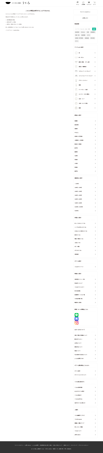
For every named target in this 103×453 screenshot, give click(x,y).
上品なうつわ (77, 242)
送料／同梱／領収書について (81, 335)
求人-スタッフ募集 (79, 427)
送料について (67, 445)
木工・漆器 (77, 246)
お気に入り (85, 18)
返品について (77, 350)
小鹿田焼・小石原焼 (79, 140)
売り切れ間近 (77, 290)
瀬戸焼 (76, 171)
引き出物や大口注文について (81, 354)
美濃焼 (76, 120)
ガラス (88, 35)
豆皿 (88, 32)
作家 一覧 (77, 35)
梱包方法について (78, 346)
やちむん (83, 32)
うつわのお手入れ (78, 399)
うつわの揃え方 (78, 395)
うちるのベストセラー (79, 287)
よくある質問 (35, 445)
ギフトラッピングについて (80, 374)
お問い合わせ (77, 434)
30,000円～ (77, 210)
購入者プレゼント (78, 339)
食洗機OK (93, 32)
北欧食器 (87, 38)
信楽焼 (76, 128)
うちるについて (78, 430)
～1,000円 (77, 183)
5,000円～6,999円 (78, 199)
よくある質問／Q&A (79, 358)
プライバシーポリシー (83, 445)
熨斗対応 (93, 38)
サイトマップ (74, 445)
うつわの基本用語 (78, 387)
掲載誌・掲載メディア (79, 423)
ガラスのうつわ (78, 250)
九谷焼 (76, 155)
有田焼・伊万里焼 (79, 38)
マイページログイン (85, 12)
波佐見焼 (77, 32)
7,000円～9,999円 (78, 203)
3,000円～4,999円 (78, 195)
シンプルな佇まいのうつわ (80, 227)
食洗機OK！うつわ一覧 (80, 294)
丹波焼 (76, 159)
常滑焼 (76, 167)
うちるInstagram (78, 419)
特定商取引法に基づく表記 (46, 445)
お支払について (78, 343)
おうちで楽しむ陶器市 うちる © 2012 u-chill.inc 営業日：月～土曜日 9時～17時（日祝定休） (51, 448)
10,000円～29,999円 (79, 206)
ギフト (76, 41)
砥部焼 (76, 151)
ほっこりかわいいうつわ (80, 223)
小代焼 (76, 163)
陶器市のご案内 (78, 302)
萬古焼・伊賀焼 (78, 144)
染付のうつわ (77, 234)
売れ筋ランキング (78, 283)
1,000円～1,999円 (78, 187)
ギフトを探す (77, 371)
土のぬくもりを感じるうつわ (81, 231)
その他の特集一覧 (78, 298)
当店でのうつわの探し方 (80, 402)
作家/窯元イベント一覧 (79, 279)
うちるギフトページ (79, 266)
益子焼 (76, 148)
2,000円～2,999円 (78, 191)
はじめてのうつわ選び (79, 391)
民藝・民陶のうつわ (79, 238)
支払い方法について (57, 445)
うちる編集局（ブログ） (80, 415)
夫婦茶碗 (83, 35)
